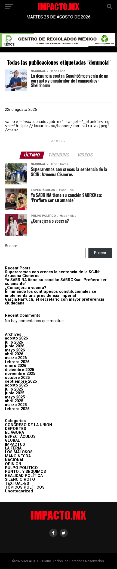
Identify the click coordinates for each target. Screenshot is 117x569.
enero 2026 (15, 365)
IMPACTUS (15, 444)
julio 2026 (14, 342)
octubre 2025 (17, 377)
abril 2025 (14, 401)
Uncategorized (19, 491)
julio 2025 (14, 389)
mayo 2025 (15, 397)
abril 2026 (14, 354)
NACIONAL (14, 460)
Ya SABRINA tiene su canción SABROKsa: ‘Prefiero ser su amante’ (56, 282)
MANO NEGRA (18, 456)
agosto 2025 (16, 385)
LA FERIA (13, 448)
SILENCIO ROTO (20, 479)
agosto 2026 (16, 338)
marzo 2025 (16, 405)
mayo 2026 (15, 350)
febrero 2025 (17, 409)
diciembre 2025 (19, 369)
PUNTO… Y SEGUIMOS (25, 471)
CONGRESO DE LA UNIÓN (28, 425)
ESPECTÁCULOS (20, 436)
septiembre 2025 (21, 381)
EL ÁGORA (14, 432)
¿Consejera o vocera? (25, 287)
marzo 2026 (16, 358)
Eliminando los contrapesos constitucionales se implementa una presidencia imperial (50, 293)
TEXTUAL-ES (17, 483)
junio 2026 (14, 346)
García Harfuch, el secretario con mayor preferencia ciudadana (54, 301)
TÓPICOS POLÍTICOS (25, 487)
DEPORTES (15, 428)
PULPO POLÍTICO (21, 468)
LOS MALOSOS (19, 452)
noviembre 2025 (20, 373)
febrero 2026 (17, 362)
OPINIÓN (13, 464)
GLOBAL (12, 440)
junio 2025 (14, 393)
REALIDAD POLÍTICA (24, 475)
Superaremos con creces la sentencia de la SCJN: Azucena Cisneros (52, 274)
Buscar (11, 246)
